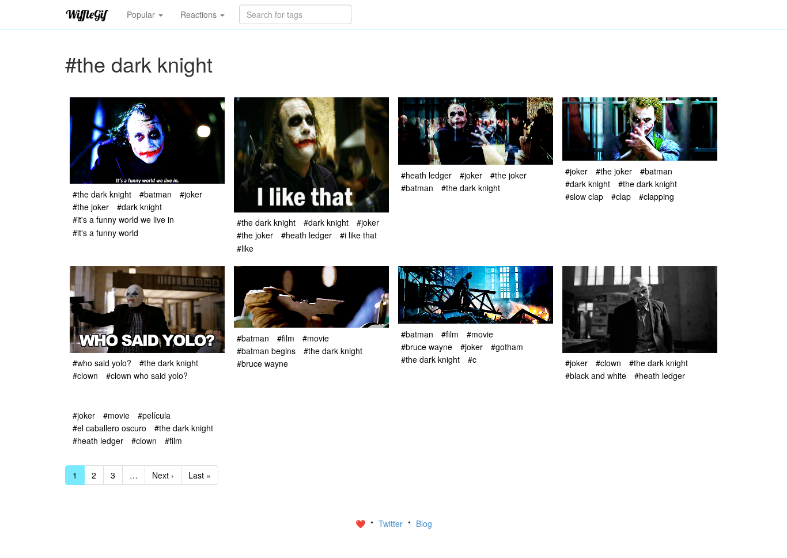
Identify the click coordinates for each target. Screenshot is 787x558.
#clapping (656, 196)
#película (154, 415)
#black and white (595, 375)
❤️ (361, 523)
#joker (191, 194)
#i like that (358, 235)
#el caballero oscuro (109, 428)
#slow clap (584, 196)
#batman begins (266, 350)
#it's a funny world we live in (123, 219)
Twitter (392, 523)
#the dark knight (102, 194)
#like (245, 248)
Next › (163, 475)
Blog (424, 523)
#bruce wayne (262, 363)
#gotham (507, 346)
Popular (142, 14)
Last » (199, 475)
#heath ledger (306, 235)
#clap (621, 196)
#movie (315, 338)
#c (472, 359)
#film (285, 338)
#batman (155, 194)
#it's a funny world (105, 232)
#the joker (91, 206)
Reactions (199, 14)
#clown (85, 375)
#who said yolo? (102, 363)
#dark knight (139, 206)
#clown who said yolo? (147, 375)
